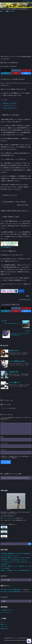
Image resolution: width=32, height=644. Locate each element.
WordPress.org (4, 628)
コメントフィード (5, 626)
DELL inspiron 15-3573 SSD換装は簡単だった (12, 589)
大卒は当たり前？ (14, 371)
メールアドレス (5, 443)
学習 (29, 295)
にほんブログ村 (4, 529)
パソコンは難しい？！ (15, 382)
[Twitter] (6, 70)
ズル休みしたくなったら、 (9, 105)
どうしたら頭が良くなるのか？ (17, 361)
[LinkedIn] (6, 73)
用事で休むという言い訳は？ (9, 103)
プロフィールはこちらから (10, 518)
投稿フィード (4, 624)
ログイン (3, 622)
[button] (29, 641)
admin (29, 299)
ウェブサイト (4, 450)
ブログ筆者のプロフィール (7, 610)
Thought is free (24, 640)
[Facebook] (16, 70)
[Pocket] (16, 73)
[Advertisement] (16, 33)
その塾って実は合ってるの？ (9, 108)
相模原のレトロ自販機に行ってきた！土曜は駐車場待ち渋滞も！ (16, 570)
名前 (2, 437)
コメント (3, 421)
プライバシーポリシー (6, 612)
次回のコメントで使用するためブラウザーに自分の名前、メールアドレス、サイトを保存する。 (16, 457)
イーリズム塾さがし (6, 247)
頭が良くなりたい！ (14, 350)
